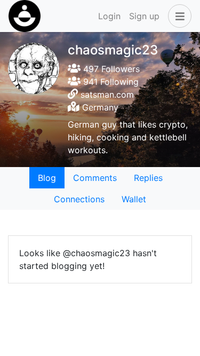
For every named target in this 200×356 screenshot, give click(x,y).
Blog (47, 177)
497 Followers (110, 69)
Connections (79, 199)
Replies (148, 177)
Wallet (134, 199)
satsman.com (107, 94)
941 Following (110, 81)
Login (109, 16)
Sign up (144, 16)
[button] (177, 16)
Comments (95, 177)
